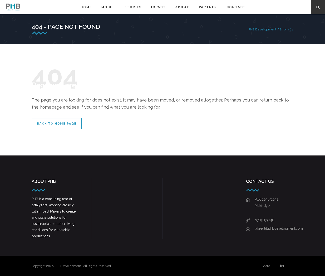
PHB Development (262, 29)
